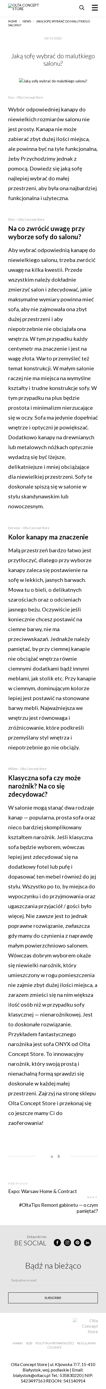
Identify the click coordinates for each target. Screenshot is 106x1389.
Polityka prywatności (55, 1343)
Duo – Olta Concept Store (25, 97)
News (27, 21)
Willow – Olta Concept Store (27, 768)
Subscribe (53, 1298)
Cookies (54, 1347)
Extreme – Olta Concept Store (28, 528)
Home (12, 21)
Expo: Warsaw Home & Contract (42, 1191)
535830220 (71, 1375)
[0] (46, 1156)
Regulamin (86, 1343)
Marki (18, 1343)
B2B (29, 1343)
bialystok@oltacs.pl (31, 1375)
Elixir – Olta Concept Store (26, 219)
